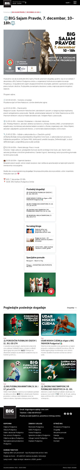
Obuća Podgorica (10, 430)
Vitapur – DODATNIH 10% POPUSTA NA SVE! (39, 265)
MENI (75, 3)
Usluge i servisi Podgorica (38, 438)
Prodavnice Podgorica (62, 427)
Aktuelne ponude (60, 432)
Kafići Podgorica (35, 430)
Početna (6, 12)
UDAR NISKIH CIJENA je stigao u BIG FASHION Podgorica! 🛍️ (39, 199)
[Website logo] (7, 3)
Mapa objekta (59, 438)
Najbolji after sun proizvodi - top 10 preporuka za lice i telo (43, 230)
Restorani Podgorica (36, 427)
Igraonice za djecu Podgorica (39, 435)
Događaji (70, 308)
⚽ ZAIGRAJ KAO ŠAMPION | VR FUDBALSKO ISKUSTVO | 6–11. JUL (38, 210)
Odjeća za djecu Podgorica (13, 438)
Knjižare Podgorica (35, 441)
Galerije (56, 435)
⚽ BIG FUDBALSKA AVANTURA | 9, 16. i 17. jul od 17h (39, 204)
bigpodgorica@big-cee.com (36, 409)
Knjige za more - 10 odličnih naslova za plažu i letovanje (44, 239)
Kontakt (56, 441)
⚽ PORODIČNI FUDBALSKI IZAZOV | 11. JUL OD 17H (39, 193)
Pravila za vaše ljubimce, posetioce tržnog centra (40, 416)
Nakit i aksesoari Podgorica (13, 432)
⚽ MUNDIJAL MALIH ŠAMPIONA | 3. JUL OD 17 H (39, 216)
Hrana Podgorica (35, 432)
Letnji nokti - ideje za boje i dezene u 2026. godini (44, 247)
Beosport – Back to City (34, 261)
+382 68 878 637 (34, 413)
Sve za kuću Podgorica (12, 435)
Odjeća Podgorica (10, 427)
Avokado (74, 467)
